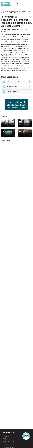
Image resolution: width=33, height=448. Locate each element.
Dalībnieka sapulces (9, 442)
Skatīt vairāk (5, 140)
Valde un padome (8, 439)
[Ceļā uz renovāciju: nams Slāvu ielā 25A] (8, 123)
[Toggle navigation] (30, 4)
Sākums (3, 9)
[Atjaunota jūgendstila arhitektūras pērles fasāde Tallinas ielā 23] (25, 133)
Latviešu (21, 4)
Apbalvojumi (7, 445)
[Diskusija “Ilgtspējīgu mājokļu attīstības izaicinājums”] (8, 133)
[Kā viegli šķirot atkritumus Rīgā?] (16, 104)
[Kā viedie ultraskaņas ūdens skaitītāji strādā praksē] (25, 123)
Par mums (6, 436)
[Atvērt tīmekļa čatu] (26, 435)
